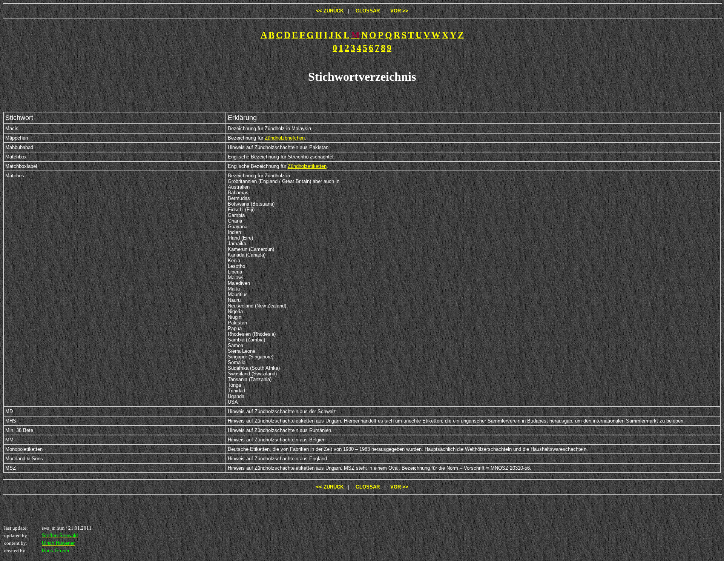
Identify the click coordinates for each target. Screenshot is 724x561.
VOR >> (399, 11)
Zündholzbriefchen (285, 138)
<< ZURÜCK (330, 11)
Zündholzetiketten (307, 166)
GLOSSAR (368, 11)
